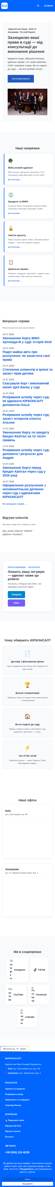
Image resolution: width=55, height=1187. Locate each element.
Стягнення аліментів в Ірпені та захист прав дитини (27, 371)
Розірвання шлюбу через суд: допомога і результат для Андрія (26, 453)
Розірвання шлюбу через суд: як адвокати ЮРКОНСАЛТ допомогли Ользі (26, 401)
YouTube (18, 994)
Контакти (9, 1137)
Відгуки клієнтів (12, 1131)
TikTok (41, 970)
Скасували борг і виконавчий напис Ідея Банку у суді (26, 385)
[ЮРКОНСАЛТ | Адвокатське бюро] (4, 5)
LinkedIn (29, 1017)
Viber (16, 603)
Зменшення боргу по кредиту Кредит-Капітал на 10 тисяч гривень (26, 436)
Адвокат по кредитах (15, 1089)
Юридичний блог (13, 1126)
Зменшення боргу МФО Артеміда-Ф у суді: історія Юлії (27, 340)
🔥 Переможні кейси (14, 1120)
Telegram (16, 594)
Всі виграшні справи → (15, 504)
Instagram (19, 970)
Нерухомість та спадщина (17, 1100)
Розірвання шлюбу (14, 1094)
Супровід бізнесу (13, 1105)
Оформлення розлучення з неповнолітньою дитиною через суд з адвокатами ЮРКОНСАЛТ (24, 491)
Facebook (41, 994)
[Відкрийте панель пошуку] (38, 5)
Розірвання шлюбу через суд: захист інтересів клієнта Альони (26, 418)
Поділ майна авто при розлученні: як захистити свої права (26, 355)
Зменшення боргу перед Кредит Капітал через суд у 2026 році (24, 471)
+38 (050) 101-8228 (17, 1152)
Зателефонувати (21, 78)
